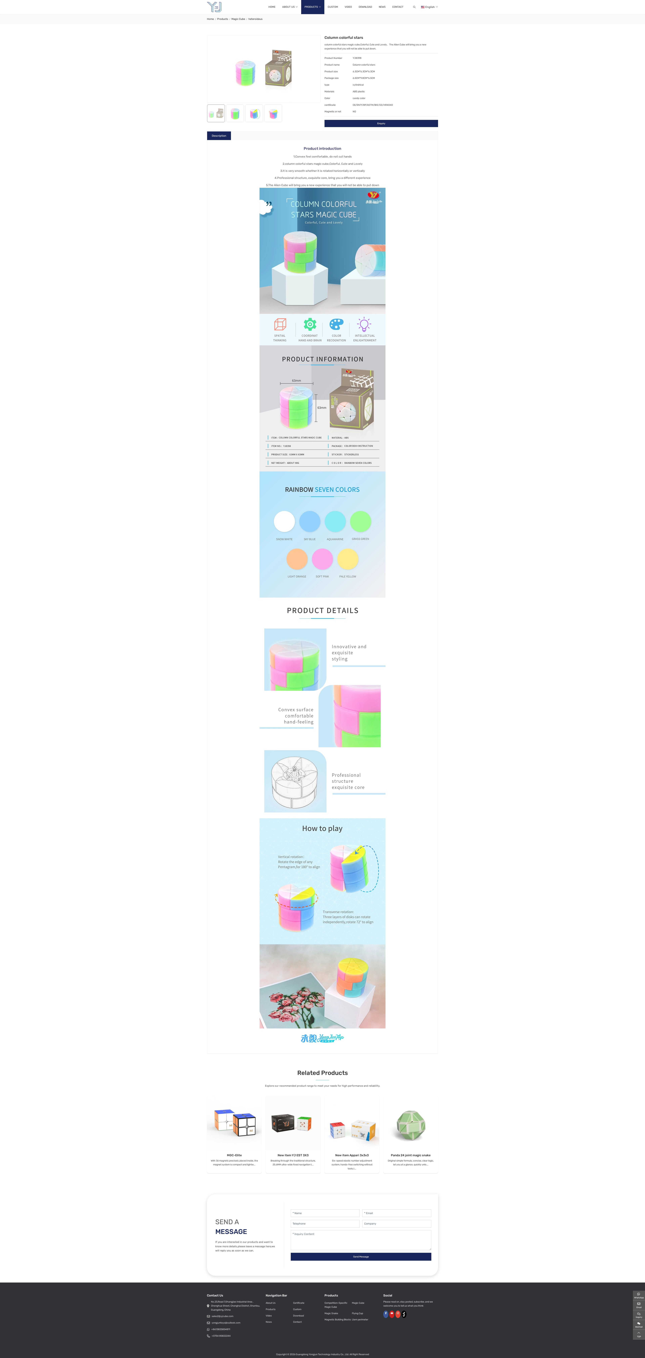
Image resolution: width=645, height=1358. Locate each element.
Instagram (397, 1314)
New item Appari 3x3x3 (352, 1155)
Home (271, 6)
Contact (397, 6)
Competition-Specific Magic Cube (336, 1305)
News (382, 6)
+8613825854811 (220, 1329)
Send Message (361, 1256)
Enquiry (381, 123)
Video (348, 6)
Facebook (385, 1314)
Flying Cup (357, 1313)
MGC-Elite (234, 1155)
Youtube (391, 1314)
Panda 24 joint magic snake (411, 1155)
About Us (288, 6)
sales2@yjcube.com (222, 1316)
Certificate (298, 1303)
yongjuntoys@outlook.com (226, 1322)
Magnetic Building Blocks (338, 1319)
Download (365, 6)
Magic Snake (331, 1313)
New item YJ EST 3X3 (293, 1155)
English (430, 7)
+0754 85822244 (221, 1335)
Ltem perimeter (360, 1319)
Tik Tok (403, 1314)
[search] (414, 7)
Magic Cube (358, 1303)
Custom (333, 6)
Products (311, 6)
